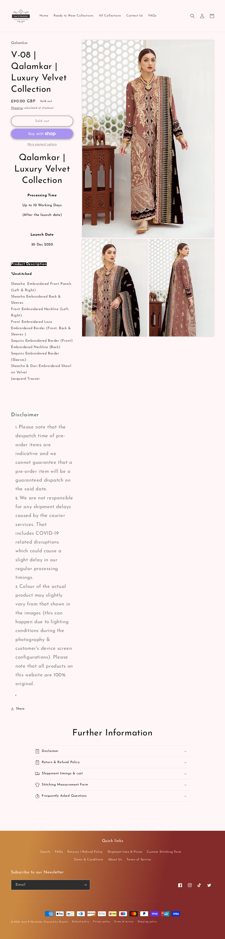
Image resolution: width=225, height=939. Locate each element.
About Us (115, 859)
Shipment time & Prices (124, 852)
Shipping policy (147, 922)
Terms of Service (139, 859)
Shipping (17, 108)
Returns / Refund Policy (85, 852)
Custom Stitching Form (164, 852)
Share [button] (20, 708)
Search (45, 852)
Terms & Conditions (88, 859)
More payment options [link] (42, 144)
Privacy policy (101, 922)
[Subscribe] (85, 885)
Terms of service (123, 922)
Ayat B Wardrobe (32, 922)
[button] (192, 16)
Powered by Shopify (56, 922)
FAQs (59, 852)
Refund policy (80, 922)
